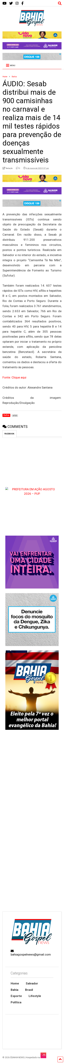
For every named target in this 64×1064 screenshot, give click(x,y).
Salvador (32, 983)
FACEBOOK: (9, 434)
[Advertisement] (32, 874)
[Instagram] (17, 3)
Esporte (16, 996)
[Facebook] (22, 3)
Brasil (29, 990)
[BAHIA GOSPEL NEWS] (32, 25)
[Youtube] (4, 3)
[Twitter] (11, 3)
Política (16, 1002)
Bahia (14, 990)
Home (15, 983)
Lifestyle (35, 996)
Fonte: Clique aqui (14, 377)
